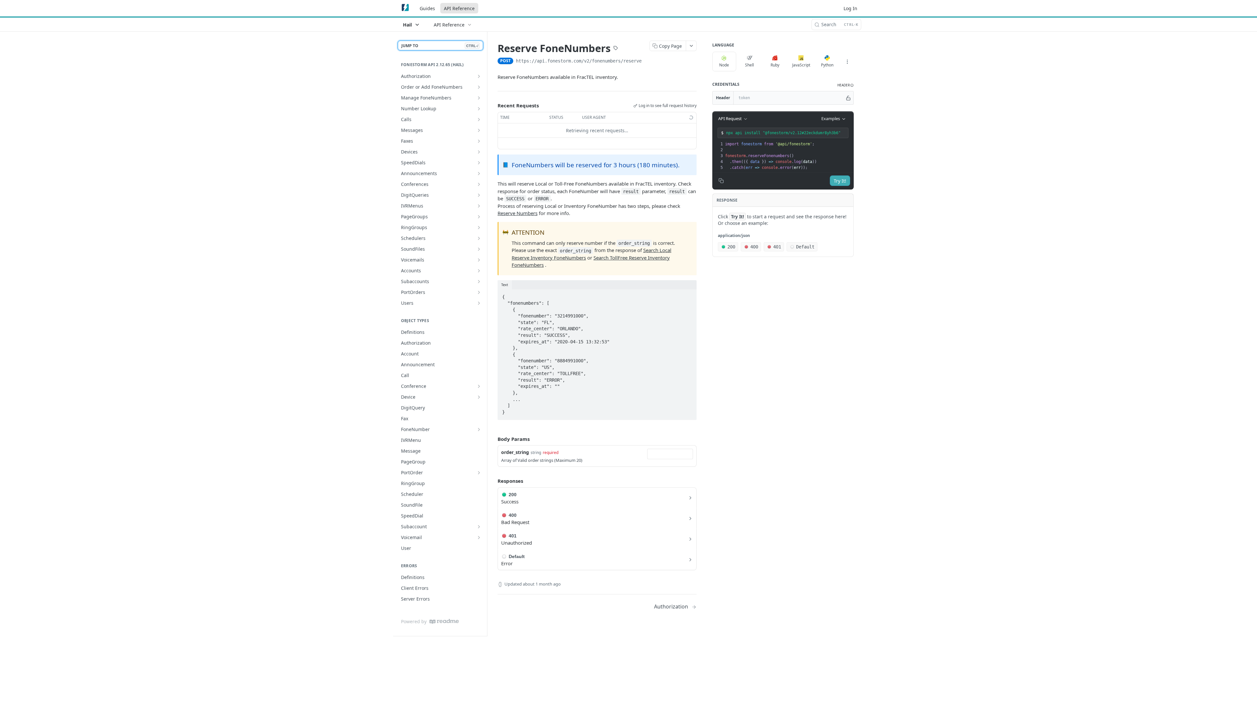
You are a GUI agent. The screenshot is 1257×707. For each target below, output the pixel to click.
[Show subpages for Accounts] (479, 270)
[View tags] (616, 49)
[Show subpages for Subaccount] (479, 526)
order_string (515, 452)
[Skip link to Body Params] (493, 439)
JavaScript (801, 65)
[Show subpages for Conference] (479, 386)
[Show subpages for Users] (479, 303)
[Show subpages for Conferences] (479, 184)
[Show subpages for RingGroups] (479, 227)
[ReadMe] (444, 621)
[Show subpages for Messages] (479, 130)
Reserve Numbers (517, 213)
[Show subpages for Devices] (479, 151)
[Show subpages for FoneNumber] (479, 429)
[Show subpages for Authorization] (479, 76)
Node (724, 65)
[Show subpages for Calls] (479, 119)
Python (827, 65)
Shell (749, 65)
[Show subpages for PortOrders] (479, 292)
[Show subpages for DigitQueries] (479, 195)
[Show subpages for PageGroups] (479, 216)
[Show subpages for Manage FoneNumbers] (479, 97)
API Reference (459, 8)
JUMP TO (439, 45)
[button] (845, 85)
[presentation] (788, 156)
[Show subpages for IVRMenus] (479, 205)
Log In (850, 8)
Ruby (775, 65)
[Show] (848, 98)
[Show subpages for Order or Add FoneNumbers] (479, 87)
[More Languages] (847, 61)
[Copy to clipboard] (648, 61)
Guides (427, 8)
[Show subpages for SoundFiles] (479, 249)
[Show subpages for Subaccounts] (479, 281)
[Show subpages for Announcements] (479, 173)
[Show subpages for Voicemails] (479, 260)
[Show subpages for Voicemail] (479, 537)
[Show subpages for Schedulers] (479, 238)
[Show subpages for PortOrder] (479, 472)
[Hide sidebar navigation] (485, 333)
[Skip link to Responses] (493, 481)
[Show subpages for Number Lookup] (479, 108)
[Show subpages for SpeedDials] (479, 162)
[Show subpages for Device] (479, 397)
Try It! (840, 181)
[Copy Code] (688, 295)
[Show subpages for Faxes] (479, 141)
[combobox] (670, 454)
